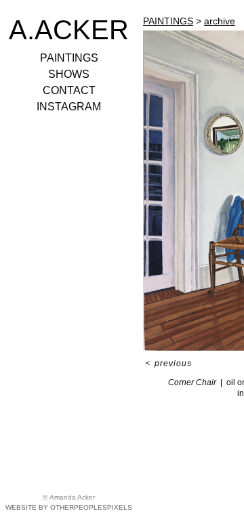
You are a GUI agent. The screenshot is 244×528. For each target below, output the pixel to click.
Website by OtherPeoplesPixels (68, 507)
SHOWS (68, 74)
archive (219, 21)
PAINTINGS (69, 58)
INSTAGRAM (69, 106)
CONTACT (69, 90)
